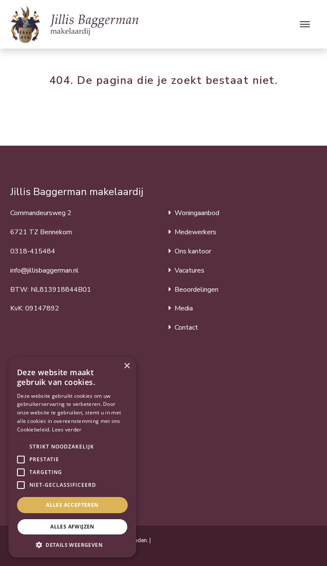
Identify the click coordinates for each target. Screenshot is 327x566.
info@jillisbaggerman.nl (44, 270)
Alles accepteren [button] (72, 505)
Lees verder (66, 429)
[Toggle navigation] (304, 24)
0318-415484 (32, 251)
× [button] (126, 366)
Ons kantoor (193, 251)
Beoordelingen (196, 289)
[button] (20, 446)
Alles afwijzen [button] (72, 526)
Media (184, 308)
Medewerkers (195, 232)
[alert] (72, 457)
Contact (186, 327)
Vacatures (189, 270)
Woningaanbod (197, 213)
